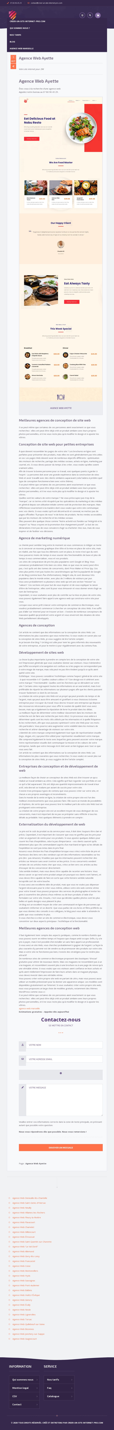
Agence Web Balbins (22, 1290)
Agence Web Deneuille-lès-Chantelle (30, 1198)
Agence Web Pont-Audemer (26, 1285)
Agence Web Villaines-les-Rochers (29, 1212)
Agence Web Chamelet (23, 1227)
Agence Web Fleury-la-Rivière (27, 1217)
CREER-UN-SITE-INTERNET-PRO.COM (27, 21)
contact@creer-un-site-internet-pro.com (46, 3)
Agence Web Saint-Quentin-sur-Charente (32, 1241)
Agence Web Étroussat (24, 1236)
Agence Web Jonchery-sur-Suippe (28, 1334)
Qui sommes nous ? (20, 28)
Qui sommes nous (22, 1379)
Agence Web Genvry (22, 1300)
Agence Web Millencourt (24, 1232)
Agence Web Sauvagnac (24, 1280)
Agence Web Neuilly (22, 1207)
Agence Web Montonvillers (25, 1270)
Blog (12, 41)
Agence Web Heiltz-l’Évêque (26, 1295)
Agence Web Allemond (23, 1251)
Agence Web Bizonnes (23, 1329)
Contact (17, 1404)
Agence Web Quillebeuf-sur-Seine (29, 1324)
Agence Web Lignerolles (24, 1314)
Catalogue (53, 1396)
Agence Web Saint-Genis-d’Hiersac (29, 1202)
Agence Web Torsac (22, 1319)
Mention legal (20, 1387)
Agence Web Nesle (22, 1309)
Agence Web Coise (21, 1266)
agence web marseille (29, 1008)
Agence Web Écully (21, 1304)
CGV (14, 1396)
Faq (49, 1387)
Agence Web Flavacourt (24, 1222)
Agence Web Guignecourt (25, 1338)
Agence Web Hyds (21, 1275)
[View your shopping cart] (98, 15)
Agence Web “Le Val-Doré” (25, 1246)
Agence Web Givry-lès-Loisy (26, 1256)
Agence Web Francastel (24, 1261)
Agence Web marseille (22, 48)
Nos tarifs (15, 35)
